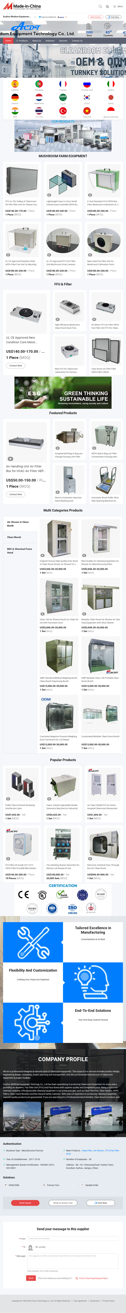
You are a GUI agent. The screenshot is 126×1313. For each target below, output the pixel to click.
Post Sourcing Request (107, 6)
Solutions (50, 40)
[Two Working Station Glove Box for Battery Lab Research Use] (63, 844)
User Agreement (80, 1301)
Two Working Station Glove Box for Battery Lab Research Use (62, 866)
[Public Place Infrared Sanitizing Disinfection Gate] (22, 784)
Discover (63, 40)
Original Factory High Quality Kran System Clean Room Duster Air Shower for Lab (59, 564)
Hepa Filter (87, 1150)
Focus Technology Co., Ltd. (43, 1301)
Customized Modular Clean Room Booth (100, 736)
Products (23, 40)
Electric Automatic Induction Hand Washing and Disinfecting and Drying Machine (68, 499)
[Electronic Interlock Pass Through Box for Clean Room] (104, 844)
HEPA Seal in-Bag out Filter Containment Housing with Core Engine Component (104, 455)
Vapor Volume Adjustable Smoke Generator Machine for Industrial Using (61, 807)
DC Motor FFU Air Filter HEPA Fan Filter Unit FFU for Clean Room (105, 326)
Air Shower (99, 1150)
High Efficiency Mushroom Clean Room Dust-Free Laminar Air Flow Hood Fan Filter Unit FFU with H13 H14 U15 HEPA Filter (68, 326)
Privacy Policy (108, 1301)
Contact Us (77, 40)
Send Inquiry (96, 17)
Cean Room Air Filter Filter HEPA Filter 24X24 (103, 370)
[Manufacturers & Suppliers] (22, 6)
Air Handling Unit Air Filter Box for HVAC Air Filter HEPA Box (25, 468)
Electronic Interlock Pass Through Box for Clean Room (103, 866)
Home (8, 40)
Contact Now (15, 365)
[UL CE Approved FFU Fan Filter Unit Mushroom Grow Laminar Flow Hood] (63, 240)
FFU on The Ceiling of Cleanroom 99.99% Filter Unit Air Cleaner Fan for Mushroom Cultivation (21, 203)
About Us (36, 40)
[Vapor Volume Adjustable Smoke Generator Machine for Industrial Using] (63, 784)
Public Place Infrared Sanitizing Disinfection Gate (20, 807)
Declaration (95, 1301)
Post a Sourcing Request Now (92, 1278)
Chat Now (115, 17)
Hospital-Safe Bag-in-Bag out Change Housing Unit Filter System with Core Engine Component (69, 455)
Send (31, 1278)
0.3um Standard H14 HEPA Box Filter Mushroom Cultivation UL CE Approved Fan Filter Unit (103, 203)
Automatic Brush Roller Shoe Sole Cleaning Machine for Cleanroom (105, 499)
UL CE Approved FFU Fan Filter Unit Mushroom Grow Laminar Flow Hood (60, 263)
